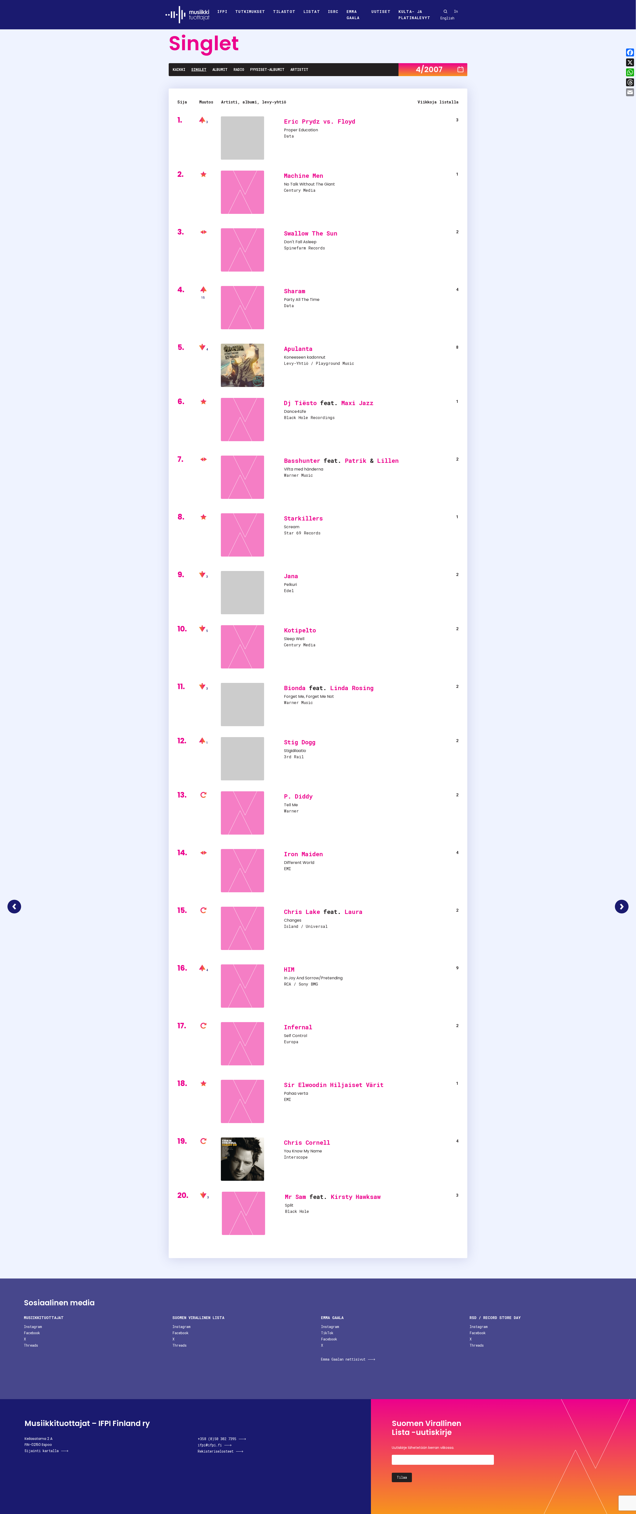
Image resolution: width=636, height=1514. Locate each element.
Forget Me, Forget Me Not (309, 696)
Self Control (295, 1036)
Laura (353, 912)
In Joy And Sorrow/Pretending (313, 978)
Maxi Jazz (357, 403)
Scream (291, 527)
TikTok (327, 1332)
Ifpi (222, 11)
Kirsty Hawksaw (356, 1197)
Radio (239, 69)
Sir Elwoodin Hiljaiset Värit (334, 1085)
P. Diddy (298, 796)
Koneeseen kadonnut (304, 357)
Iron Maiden (303, 854)
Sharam (294, 291)
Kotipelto (300, 630)
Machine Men (303, 176)
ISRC (333, 11)
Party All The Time (301, 299)
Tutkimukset (250, 11)
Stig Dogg (300, 742)
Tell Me (291, 805)
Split (289, 1205)
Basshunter (302, 461)
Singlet (198, 69)
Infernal (298, 1027)
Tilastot (284, 11)
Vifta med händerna (303, 469)
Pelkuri (290, 584)
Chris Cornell (307, 1142)
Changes (292, 920)
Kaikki (179, 69)
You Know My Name (303, 1151)
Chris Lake (302, 912)
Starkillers (303, 518)
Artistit (299, 69)
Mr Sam (295, 1197)
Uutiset (381, 11)
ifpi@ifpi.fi (210, 1445)
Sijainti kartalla (42, 1450)
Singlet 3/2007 (14, 906)
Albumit (220, 69)
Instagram (33, 1326)
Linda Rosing (352, 688)
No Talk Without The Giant (309, 184)
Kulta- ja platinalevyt (414, 14)
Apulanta (298, 349)
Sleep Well (294, 639)
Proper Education (301, 130)
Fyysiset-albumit (267, 69)
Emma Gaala (353, 14)
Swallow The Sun (310, 233)
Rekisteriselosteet (216, 1451)
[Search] (445, 11)
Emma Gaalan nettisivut (343, 1359)
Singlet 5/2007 (622, 906)
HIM (289, 969)
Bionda (295, 688)
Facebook (32, 1332)
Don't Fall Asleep (300, 242)
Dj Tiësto (300, 403)
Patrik (355, 461)
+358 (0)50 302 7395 (217, 1438)
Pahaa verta (296, 1093)
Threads (31, 1345)
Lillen (388, 461)
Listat (312, 11)
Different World (299, 862)
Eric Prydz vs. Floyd (319, 121)
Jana (291, 576)
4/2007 (429, 69)
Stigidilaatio (295, 751)
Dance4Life (295, 411)
